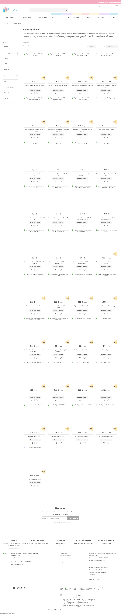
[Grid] (30, 46)
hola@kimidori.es (18, 564)
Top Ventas (104, 14)
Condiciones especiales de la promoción (70, 565)
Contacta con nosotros (65, 555)
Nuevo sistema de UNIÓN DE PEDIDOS (98, 558)
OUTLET (77, 14)
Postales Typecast (106, 350)
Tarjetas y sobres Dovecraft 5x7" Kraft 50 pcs (34, 174)
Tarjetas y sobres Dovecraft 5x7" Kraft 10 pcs (58, 86)
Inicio (4, 23)
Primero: (104, 46)
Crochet (112, 17)
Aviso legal (92, 574)
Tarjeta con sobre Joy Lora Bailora (34, 306)
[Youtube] (14, 588)
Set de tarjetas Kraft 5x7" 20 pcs (106, 129)
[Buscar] (66, 10)
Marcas (85, 14)
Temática (114, 14)
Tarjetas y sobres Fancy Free (106, 394)
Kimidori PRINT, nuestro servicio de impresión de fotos (102, 553)
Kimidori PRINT (27, 17)
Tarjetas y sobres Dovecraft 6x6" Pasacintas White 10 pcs (34, 130)
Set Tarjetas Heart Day (58, 394)
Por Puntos (94, 14)
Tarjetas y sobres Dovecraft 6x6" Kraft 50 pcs (58, 174)
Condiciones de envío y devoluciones (98, 567)
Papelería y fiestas (72, 17)
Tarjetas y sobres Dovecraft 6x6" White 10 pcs (58, 218)
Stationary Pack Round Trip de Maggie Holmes (106, 306)
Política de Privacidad (94, 577)
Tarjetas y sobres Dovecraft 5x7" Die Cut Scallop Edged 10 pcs (106, 218)
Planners (100, 17)
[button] (37, 93)
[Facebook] (21, 588)
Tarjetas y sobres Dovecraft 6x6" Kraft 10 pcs (34, 86)
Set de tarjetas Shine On (82, 394)
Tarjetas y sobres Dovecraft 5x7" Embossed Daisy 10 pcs (106, 86)
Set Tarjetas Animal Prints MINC (82, 436)
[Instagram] (18, 588)
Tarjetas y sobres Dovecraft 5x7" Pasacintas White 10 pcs (58, 130)
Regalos (88, 17)
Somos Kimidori (64, 553)
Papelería (9, 23)
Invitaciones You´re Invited (34, 436)
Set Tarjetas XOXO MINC (58, 436)
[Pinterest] (25, 588)
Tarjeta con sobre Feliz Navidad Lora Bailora (58, 306)
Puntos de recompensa (94, 565)
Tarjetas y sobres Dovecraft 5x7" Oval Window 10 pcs (34, 262)
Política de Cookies (94, 579)
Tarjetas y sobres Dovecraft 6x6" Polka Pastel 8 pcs (82, 130)
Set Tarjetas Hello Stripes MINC (106, 436)
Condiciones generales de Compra (97, 572)
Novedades (67, 14)
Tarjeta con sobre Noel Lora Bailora (82, 306)
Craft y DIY (56, 17)
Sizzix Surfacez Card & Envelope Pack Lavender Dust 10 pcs (34, 350)
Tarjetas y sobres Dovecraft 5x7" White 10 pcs (35, 218)
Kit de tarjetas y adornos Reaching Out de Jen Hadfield (58, 350)
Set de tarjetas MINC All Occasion (82, 350)
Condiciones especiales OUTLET (97, 560)
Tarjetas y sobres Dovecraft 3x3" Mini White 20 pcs (82, 174)
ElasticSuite (14, 613)
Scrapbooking (11, 17)
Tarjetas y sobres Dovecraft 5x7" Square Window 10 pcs (58, 262)
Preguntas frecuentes (65, 562)
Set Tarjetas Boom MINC (35, 479)
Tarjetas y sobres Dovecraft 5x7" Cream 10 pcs (106, 174)
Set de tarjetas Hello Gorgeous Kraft (34, 394)
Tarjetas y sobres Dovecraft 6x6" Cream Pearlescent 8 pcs (82, 262)
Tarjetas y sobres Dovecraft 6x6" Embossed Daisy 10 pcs (82, 86)
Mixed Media (42, 17)
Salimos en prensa (64, 558)
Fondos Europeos (93, 555)
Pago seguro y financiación (95, 569)
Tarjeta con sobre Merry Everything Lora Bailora (106, 262)
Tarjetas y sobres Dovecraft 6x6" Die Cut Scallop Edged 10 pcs (82, 218)
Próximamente (57, 14)
